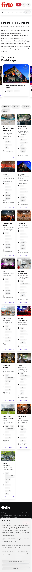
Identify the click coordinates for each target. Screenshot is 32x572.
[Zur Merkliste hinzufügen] (25, 67)
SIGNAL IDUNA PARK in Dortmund (7, 417)
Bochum (7, 486)
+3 (6, 242)
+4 (6, 383)
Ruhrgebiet (10, 91)
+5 (6, 151)
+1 (6, 335)
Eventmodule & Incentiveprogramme (24, 284)
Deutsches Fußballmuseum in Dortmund (22, 177)
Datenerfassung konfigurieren (15, 561)
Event (7, 138)
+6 (21, 240)
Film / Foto (8, 141)
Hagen (21, 390)
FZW (4, 271)
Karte (28, 11)
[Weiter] (29, 75)
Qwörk (19, 365)
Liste (17, 106)
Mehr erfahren (21, 94)
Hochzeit (22, 431)
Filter (27, 106)
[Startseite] (2, 12)
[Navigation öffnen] (28, 4)
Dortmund (7, 12)
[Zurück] (2, 75)
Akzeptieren (15, 568)
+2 (6, 194)
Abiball (7, 279)
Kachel (7, 106)
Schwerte (22, 246)
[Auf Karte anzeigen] (8, 117)
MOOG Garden (7, 318)
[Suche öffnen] (24, 4)
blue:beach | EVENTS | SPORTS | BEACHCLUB (8, 129)
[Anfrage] (18, 4)
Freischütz (20, 224)
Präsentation (8, 144)
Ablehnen (15, 564)
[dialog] (15, 545)
